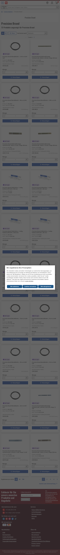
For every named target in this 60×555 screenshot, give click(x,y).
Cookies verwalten (30, 286)
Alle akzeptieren (46, 286)
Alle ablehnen (14, 286)
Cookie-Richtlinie (29, 281)
